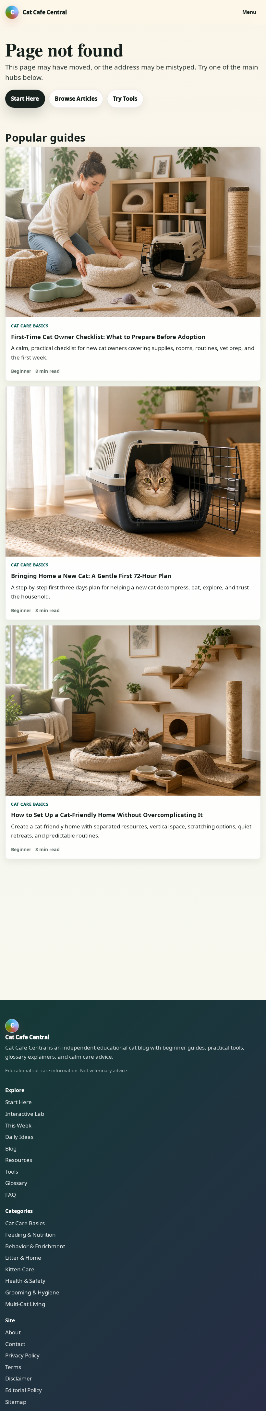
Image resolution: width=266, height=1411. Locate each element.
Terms (13, 1367)
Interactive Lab (24, 1113)
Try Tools (125, 98)
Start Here (25, 98)
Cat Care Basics (30, 326)
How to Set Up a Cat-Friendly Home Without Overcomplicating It (107, 815)
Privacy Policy (22, 1355)
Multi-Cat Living (25, 1304)
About (13, 1332)
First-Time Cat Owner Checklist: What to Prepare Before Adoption (108, 337)
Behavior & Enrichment (35, 1246)
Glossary (16, 1183)
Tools (11, 1171)
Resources (18, 1160)
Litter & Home (23, 1257)
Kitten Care (19, 1269)
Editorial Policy (23, 1390)
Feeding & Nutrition (30, 1234)
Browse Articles (76, 98)
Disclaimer (18, 1378)
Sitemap (15, 1401)
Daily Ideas (19, 1136)
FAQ (10, 1194)
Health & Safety (25, 1280)
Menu (249, 12)
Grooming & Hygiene (32, 1292)
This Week (18, 1125)
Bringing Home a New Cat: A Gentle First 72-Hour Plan (91, 576)
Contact (15, 1344)
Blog (11, 1148)
